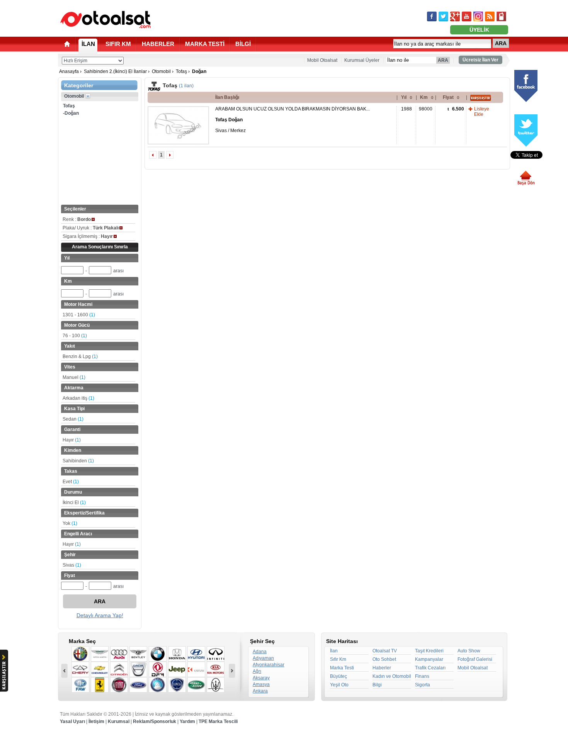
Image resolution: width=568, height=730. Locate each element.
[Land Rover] (196, 685)
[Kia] (215, 669)
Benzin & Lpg (80, 356)
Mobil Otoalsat (322, 60)
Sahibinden (78, 460)
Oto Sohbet (384, 659)
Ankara (260, 691)
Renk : (77, 219)
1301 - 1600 (79, 314)
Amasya (261, 684)
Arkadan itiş (78, 398)
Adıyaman (263, 658)
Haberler (381, 668)
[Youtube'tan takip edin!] (466, 16)
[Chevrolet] (100, 669)
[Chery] (80, 669)
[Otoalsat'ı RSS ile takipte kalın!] (490, 16)
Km (424, 97)
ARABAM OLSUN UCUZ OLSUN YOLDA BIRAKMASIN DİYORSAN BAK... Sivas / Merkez (292, 119)
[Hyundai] (196, 654)
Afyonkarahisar (268, 664)
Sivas (72, 565)
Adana (260, 651)
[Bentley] (138, 654)
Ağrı (257, 671)
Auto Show (468, 651)
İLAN (88, 44)
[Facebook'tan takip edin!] (432, 16)
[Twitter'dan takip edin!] (443, 16)
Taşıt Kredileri (429, 651)
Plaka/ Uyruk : (91, 228)
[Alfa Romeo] (80, 654)
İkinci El (74, 502)
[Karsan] (196, 669)
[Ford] (138, 685)
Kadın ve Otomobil (391, 676)
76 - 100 (75, 335)
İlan (334, 651)
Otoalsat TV (384, 651)
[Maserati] (215, 685)
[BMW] (158, 654)
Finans (422, 676)
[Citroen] (119, 669)
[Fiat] (119, 685)
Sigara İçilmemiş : (88, 236)
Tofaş (181, 71)
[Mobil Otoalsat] (501, 16)
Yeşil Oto (339, 685)
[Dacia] (138, 669)
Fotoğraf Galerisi (474, 659)
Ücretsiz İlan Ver (480, 60)
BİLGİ (243, 44)
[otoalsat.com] (105, 19)
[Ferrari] (100, 685)
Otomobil (161, 71)
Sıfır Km (338, 659)
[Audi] (119, 654)
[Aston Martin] (100, 654)
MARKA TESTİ (204, 44)
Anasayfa (69, 71)
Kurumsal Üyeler (361, 60)
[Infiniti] (215, 654)
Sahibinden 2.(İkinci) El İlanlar (115, 71)
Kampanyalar (429, 659)
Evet (71, 481)
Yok (70, 523)
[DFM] (158, 669)
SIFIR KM (118, 44)
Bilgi (377, 685)
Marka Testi (342, 668)
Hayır (72, 440)
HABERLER (158, 44)
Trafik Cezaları (430, 668)
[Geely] (158, 685)
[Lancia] (177, 685)
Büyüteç (338, 676)
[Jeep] (177, 669)
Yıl (403, 97)
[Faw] (80, 685)
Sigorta (422, 685)
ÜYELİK (479, 30)
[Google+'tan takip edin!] (455, 16)
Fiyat (448, 97)
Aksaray (261, 678)
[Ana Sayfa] (67, 44)
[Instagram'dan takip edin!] (478, 16)
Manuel (74, 377)
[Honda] (177, 654)
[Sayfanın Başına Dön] (528, 178)
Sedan (73, 419)
